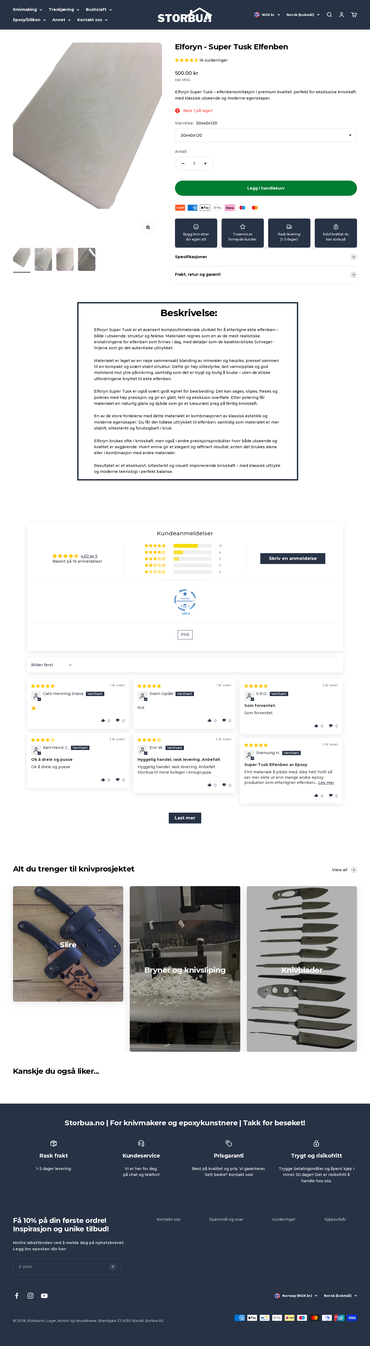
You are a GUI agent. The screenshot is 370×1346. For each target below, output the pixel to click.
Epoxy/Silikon (26, 19)
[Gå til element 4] (86, 260)
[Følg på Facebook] (16, 1295)
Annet (58, 19)
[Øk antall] (205, 163)
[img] (42, 686)
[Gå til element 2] (43, 260)
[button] (187, 60)
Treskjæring (61, 9)
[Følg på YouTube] (44, 1295)
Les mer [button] (326, 782)
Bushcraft (96, 9)
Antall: (181, 151)
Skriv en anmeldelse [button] (293, 558)
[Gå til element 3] (65, 260)
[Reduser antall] (183, 163)
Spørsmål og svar (226, 1219)
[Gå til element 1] (21, 260)
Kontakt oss (89, 19)
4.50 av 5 (89, 556)
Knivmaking (25, 9)
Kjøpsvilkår (335, 1219)
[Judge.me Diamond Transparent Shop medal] (185, 600)
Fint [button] (185, 634)
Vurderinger (284, 1219)
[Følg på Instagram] (30, 1295)
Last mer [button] (185, 818)
